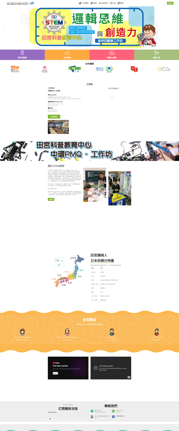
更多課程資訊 (54, 116)
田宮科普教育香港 (120, 416)
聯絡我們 (51, 199)
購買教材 (170, 3)
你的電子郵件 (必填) (52, 412)
